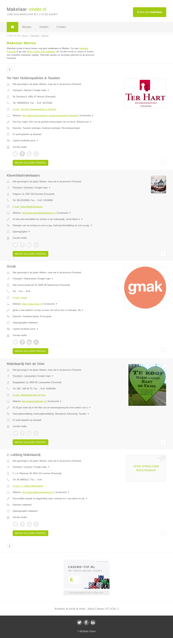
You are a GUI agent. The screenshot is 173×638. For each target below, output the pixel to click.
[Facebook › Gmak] (22, 342)
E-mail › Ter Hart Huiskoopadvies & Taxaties (34, 109)
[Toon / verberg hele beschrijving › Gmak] (53, 310)
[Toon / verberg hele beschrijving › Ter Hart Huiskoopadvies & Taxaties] (53, 122)
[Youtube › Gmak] (36, 342)
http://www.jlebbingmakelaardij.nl (38, 492)
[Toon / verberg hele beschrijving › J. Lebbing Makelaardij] (53, 498)
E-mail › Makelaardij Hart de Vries (29, 395)
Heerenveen (30, 278)
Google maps (41, 90)
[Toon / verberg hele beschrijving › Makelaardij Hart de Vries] (53, 407)
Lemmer (28, 467)
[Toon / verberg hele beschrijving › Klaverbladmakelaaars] (53, 219)
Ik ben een (149, 12)
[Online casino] (89, 561)
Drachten (28, 187)
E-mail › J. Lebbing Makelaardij (28, 486)
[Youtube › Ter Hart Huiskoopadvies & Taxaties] (36, 153)
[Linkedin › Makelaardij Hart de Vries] (29, 433)
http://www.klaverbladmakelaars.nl (38, 213)
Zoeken (43, 26)
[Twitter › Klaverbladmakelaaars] (15, 245)
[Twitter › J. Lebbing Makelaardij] (15, 524)
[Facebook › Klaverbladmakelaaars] (22, 245)
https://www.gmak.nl (32, 304)
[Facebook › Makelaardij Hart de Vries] (22, 433)
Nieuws (26, 26)
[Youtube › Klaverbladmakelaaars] (36, 245)
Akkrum (28, 90)
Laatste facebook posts (26, 140)
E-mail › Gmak (20, 297)
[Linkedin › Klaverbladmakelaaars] (29, 245)
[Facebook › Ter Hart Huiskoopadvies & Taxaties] (22, 153)
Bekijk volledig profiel (30, 162)
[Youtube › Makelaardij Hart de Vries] (36, 433)
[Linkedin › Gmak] (29, 342)
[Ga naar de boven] (163, 163)
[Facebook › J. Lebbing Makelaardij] (22, 524)
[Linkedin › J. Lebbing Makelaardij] (29, 524)
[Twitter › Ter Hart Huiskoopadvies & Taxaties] (15, 153)
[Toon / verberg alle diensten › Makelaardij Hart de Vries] (53, 414)
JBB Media (83, 631)
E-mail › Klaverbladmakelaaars (28, 206)
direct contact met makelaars (41, 51)
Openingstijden (21, 231)
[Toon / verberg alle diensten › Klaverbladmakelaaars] (53, 225)
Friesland (17, 90)
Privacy (93, 631)
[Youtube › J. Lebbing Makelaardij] (36, 524)
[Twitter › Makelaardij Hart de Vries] (15, 433)
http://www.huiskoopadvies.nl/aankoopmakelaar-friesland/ (50, 115)
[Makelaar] (12, 27)
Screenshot (87, 115)
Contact (61, 26)
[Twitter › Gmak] (15, 342)
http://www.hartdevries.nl (34, 401)
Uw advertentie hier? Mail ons (86, 592)
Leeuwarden (30, 376)
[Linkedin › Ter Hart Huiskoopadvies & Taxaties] (29, 153)
